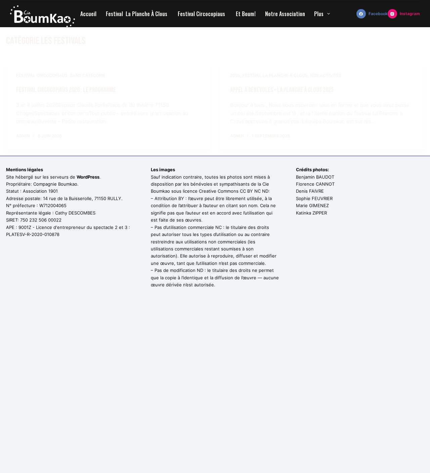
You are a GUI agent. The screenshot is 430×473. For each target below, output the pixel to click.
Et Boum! (246, 14)
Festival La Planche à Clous (137, 14)
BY (181, 198)
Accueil (88, 14)
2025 (235, 75)
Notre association (285, 14)
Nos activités (325, 75)
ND (200, 270)
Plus (319, 14)
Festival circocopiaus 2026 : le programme (66, 90)
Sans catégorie (87, 75)
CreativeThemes (128, 461)
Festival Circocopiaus (202, 14)
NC (218, 227)
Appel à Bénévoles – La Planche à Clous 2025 (282, 90)
